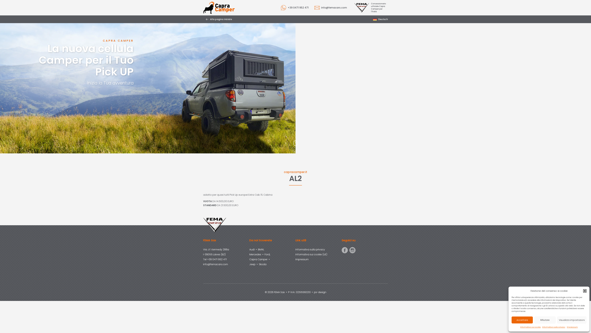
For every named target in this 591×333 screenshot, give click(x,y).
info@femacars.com (334, 7)
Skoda (262, 264)
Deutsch (383, 19)
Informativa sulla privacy (553, 327)
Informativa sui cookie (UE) (311, 254)
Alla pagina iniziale (221, 19)
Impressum (572, 327)
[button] (584, 290)
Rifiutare (545, 320)
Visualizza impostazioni (572, 320)
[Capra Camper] (219, 8)
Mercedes (255, 254)
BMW (261, 249)
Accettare (522, 320)
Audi (252, 249)
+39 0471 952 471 (298, 7)
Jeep (252, 264)
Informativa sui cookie (530, 327)
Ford (267, 254)
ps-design (320, 292)
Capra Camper (258, 259)
